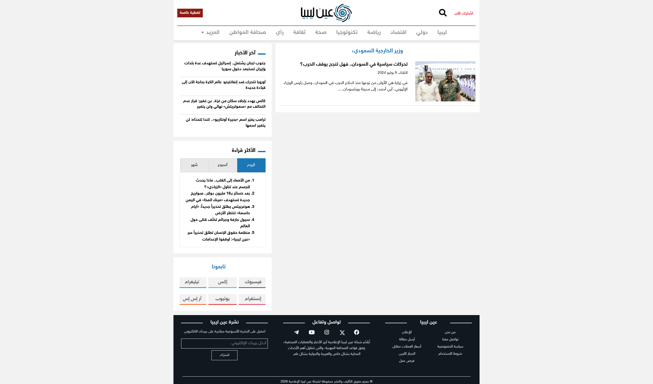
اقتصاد (399, 32)
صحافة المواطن (247, 32)
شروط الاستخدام (450, 354)
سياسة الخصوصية (450, 346)
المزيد (213, 32)
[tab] (251, 165)
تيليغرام (192, 282)
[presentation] (251, 165)
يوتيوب (223, 299)
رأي (280, 32)
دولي (422, 32)
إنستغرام (253, 299)
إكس (222, 282)
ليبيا (442, 32)
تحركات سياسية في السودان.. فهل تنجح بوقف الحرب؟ (354, 64)
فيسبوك (253, 282)
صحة (320, 32)
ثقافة (299, 32)
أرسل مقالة (407, 339)
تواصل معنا (450, 339)
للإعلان (407, 332)
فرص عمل (407, 361)
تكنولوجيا (347, 32)
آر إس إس (192, 299)
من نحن (450, 332)
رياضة (374, 32)
